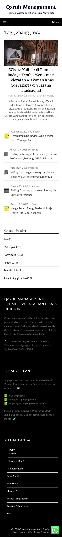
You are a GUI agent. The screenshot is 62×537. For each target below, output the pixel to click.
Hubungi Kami (15, 468)
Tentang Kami (16, 461)
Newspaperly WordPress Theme (31, 532)
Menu (55, 21)
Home (10, 449)
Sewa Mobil (10, 270)
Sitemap (12, 453)
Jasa (6, 239)
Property (9, 262)
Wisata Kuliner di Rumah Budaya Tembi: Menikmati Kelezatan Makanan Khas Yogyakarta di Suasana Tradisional (31, 80)
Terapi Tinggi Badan (15, 278)
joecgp (50, 95)
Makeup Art (10, 247)
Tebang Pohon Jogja (18, 506)
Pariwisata (10, 254)
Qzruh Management (31, 7)
